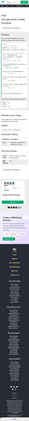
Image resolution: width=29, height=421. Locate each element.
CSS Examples (14, 338)
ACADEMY (14, 398)
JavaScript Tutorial (14, 287)
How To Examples (14, 341)
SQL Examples (14, 342)
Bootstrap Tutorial (14, 295)
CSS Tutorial (14, 286)
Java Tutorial (14, 299)
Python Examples (13, 344)
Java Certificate (14, 375)
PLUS (14, 255)
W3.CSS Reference (14, 318)
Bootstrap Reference (13, 320)
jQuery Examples (13, 354)
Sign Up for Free (8, 239)
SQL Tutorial (14, 291)
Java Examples (14, 351)
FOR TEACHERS (14, 267)
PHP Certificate (14, 372)
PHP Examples (14, 349)
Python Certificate (14, 370)
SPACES (14, 259)
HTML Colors (13, 323)
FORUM (14, 393)
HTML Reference (13, 310)
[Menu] (2, 6)
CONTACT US (14, 275)
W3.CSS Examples (14, 346)
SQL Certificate (14, 368)
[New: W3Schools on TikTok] (20, 208)
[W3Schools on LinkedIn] (11, 208)
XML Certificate (14, 380)
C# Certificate (14, 378)
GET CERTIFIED (14, 263)
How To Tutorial (14, 289)
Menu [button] (8, 2)
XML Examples (14, 352)
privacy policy (15, 412)
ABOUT (14, 395)
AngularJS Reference (13, 326)
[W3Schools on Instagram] (19, 208)
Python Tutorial (14, 292)
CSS (12, 6)
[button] (14, 2)
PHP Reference (14, 321)
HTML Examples (13, 336)
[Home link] (3, 2)
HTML (7, 6)
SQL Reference (14, 315)
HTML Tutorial (14, 284)
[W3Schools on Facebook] (16, 208)
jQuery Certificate (14, 373)
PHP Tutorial (14, 297)
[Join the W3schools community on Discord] (13, 208)
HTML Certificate (14, 362)
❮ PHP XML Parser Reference (11, 28)
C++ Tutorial (14, 300)
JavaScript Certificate (14, 365)
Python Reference (14, 317)
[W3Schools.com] (15, 251)
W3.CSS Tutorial (14, 294)
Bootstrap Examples (13, 347)
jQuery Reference (13, 328)
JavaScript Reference (13, 313)
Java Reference (14, 325)
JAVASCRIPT (19, 6)
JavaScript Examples (13, 339)
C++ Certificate (15, 377)
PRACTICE (14, 271)
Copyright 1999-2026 (12, 415)
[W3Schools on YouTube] (9, 208)
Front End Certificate (14, 367)
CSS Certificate (14, 364)
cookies (20, 411)
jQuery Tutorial (14, 302)
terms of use (15, 411)
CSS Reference (14, 312)
